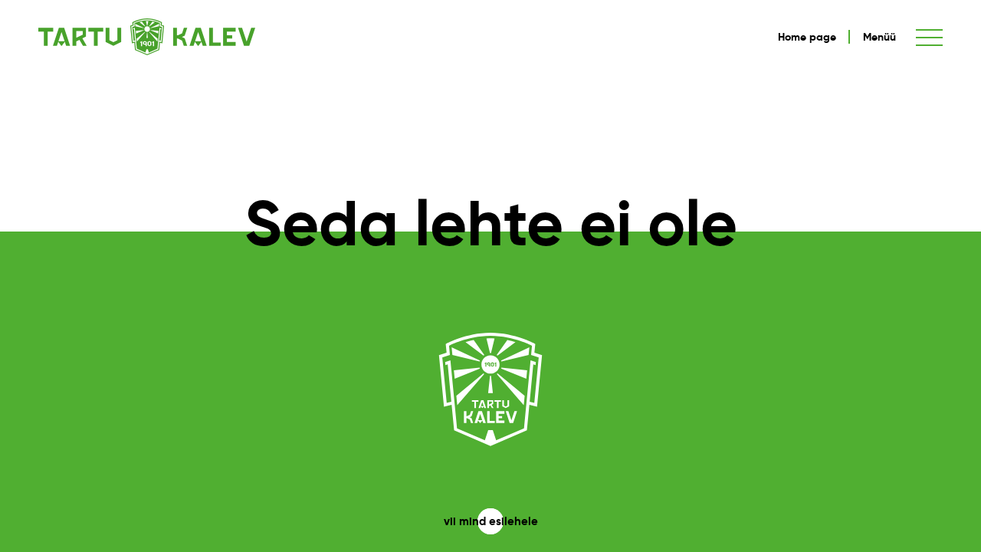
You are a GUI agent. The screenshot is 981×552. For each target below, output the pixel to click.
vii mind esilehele (491, 521)
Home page (807, 37)
